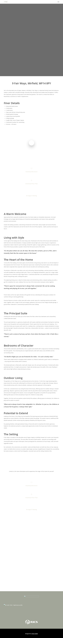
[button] (58, 2)
